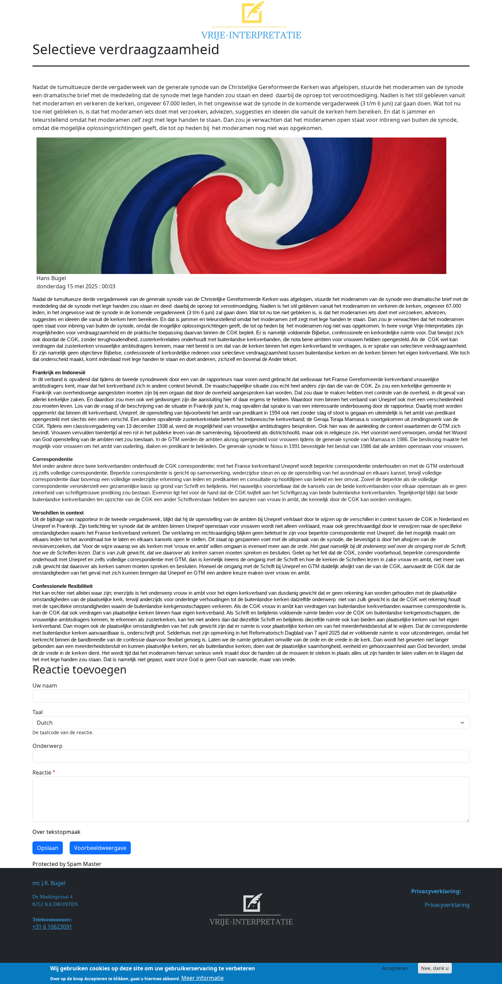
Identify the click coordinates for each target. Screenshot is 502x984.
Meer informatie (202, 978)
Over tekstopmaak (56, 832)
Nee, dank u (435, 968)
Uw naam (44, 685)
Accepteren (395, 968)
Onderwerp (47, 746)
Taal (37, 712)
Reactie (41, 772)
